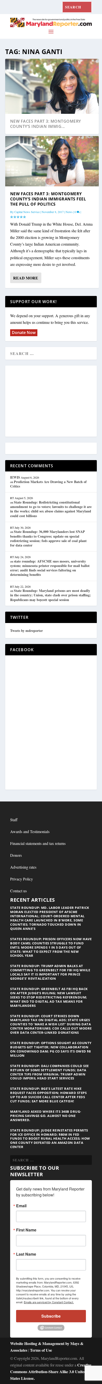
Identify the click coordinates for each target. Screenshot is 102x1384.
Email (21, 1206)
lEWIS (15, 477)
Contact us (18, 890)
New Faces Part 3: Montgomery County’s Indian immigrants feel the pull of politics (48, 199)
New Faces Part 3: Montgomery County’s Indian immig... (45, 123)
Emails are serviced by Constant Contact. (49, 1302)
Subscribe (51, 1316)
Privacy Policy (21, 878)
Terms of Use (41, 1350)
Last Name (26, 1254)
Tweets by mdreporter (26, 630)
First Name (26, 1230)
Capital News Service (27, 212)
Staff (14, 819)
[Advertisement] (51, 401)
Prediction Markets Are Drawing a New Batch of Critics (48, 484)
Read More (25, 278)
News (69, 212)
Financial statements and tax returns (38, 843)
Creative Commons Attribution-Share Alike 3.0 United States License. (50, 1371)
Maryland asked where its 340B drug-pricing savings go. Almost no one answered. (45, 1115)
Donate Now (24, 332)
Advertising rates (23, 867)
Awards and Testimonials (30, 831)
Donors (16, 855)
